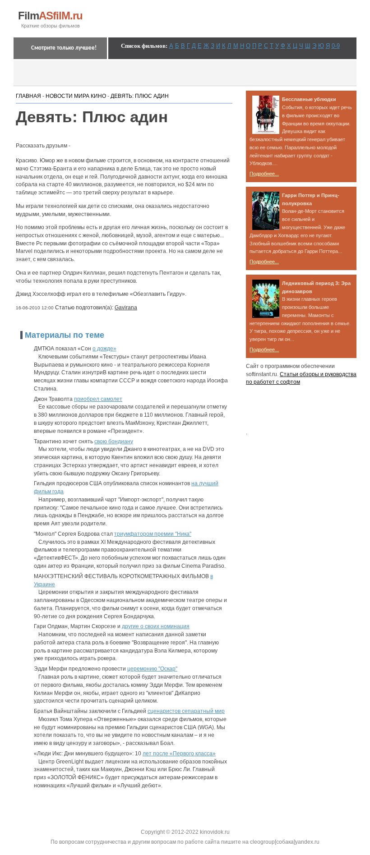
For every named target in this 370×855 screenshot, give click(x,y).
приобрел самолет (98, 399)
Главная (28, 96)
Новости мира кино (76, 96)
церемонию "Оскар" (152, 669)
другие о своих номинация (156, 626)
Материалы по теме (64, 335)
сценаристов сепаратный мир (186, 711)
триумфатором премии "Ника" (152, 534)
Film (50, 16)
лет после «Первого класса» (179, 753)
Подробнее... (264, 173)
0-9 (336, 45)
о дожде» (104, 348)
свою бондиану (113, 441)
